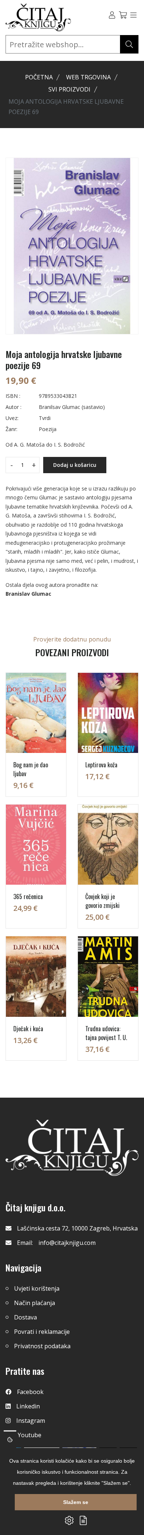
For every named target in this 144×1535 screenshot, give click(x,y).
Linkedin (28, 1406)
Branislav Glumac (28, 593)
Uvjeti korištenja (36, 1288)
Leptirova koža (101, 764)
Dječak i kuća (28, 1028)
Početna (39, 77)
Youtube (29, 1435)
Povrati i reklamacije (42, 1332)
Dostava (25, 1317)
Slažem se (75, 1502)
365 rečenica (28, 896)
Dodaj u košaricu (74, 464)
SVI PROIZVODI (69, 89)
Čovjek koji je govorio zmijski (102, 901)
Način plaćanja (34, 1303)
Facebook (30, 1392)
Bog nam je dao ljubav (30, 769)
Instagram (30, 1421)
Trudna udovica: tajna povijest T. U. (106, 1033)
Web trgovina (88, 77)
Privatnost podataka (42, 1346)
